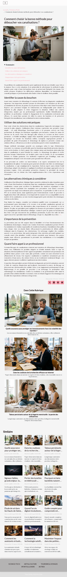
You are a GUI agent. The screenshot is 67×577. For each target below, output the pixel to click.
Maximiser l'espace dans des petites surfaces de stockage (53, 542)
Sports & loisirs (28, 567)
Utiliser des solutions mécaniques (16, 71)
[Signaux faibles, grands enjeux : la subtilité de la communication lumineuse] (13, 470)
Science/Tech (14, 10)
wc (60, 215)
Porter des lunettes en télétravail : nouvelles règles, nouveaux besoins (33, 482)
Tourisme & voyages (49, 564)
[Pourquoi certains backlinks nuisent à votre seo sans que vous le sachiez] (53, 470)
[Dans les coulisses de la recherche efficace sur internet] (33, 354)
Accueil (5, 10)
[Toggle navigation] (5, 2)
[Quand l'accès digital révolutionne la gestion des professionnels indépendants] (33, 500)
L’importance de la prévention (15, 77)
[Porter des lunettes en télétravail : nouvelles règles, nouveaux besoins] (33, 470)
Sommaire (10, 65)
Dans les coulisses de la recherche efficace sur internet (33, 372)
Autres (42, 567)
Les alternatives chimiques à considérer (18, 74)
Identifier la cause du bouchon (15, 68)
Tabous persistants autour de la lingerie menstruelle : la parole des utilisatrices (33, 415)
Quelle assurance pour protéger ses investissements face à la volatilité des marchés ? (33, 330)
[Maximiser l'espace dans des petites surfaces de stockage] (53, 530)
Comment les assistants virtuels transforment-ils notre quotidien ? (12, 542)
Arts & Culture (30, 564)
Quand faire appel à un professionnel (17, 80)
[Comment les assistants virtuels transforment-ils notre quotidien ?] (13, 530)
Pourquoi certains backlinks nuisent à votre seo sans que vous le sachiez (53, 482)
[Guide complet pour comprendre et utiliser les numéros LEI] (53, 500)
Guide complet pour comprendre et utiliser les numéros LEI (53, 512)
